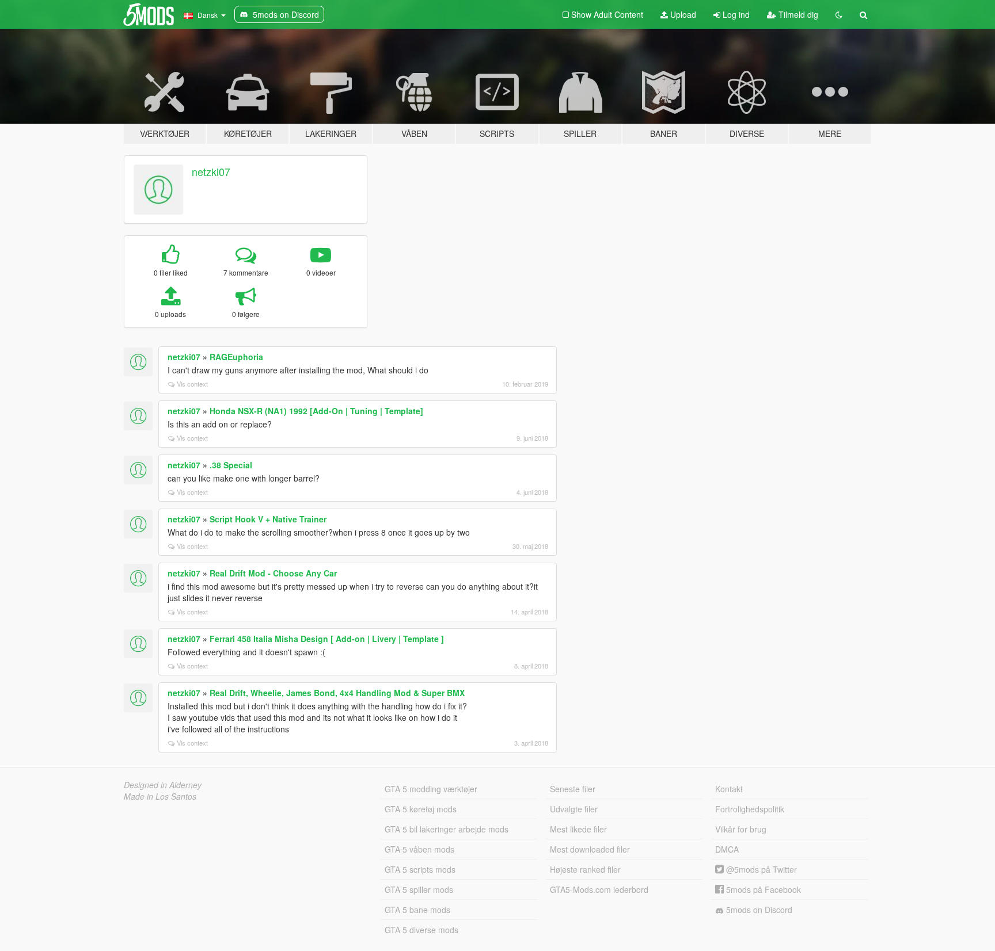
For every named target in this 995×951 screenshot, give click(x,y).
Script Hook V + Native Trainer (268, 519)
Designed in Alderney (163, 784)
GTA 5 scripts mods (420, 869)
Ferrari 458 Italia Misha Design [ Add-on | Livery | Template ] (327, 638)
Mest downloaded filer (590, 849)
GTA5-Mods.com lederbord (599, 889)
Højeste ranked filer (585, 869)
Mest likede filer (578, 829)
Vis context (192, 383)
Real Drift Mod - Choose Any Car (273, 573)
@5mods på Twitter (760, 869)
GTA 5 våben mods (419, 849)
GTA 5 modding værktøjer (431, 789)
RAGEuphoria (236, 356)
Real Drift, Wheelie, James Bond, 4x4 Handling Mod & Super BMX (337, 692)
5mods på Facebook (762, 889)
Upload (682, 14)
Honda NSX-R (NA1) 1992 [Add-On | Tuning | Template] (316, 411)
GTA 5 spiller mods (419, 889)
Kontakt (729, 789)
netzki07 (211, 171)
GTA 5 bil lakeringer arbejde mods (446, 829)
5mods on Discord (758, 909)
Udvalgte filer (574, 809)
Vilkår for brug (740, 829)
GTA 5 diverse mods (421, 929)
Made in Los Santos (160, 796)
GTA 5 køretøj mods (421, 809)
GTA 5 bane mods (417, 909)
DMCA (727, 849)
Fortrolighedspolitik (749, 809)
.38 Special (231, 465)
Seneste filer (572, 789)
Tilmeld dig (797, 14)
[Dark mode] (839, 14)
